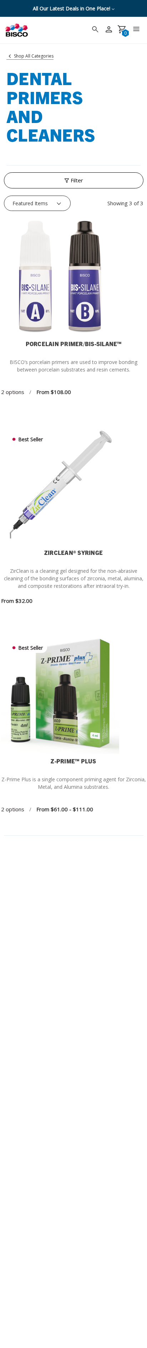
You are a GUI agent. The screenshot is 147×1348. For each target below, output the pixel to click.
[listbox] (37, 203)
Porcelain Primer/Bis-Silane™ (74, 343)
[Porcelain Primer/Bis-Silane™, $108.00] (73, 277)
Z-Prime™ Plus (73, 760)
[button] (73, 180)
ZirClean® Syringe (73, 552)
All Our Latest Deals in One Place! (72, 8)
